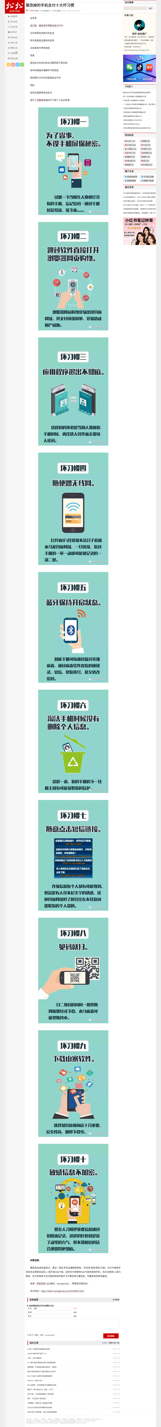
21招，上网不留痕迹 (34, 1358)
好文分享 (13, 27)
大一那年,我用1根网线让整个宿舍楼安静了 (41, 1362)
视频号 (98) (146, 157)
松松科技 (15, 7)
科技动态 (13, 37)
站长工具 (13, 43)
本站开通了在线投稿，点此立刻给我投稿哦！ (42, 1412)
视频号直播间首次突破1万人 (132, 116)
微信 (41, 25)
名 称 (30, 1308)
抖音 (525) (146, 161)
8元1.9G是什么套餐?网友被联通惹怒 (39, 1376)
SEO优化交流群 (148, 177)
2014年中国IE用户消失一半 (36, 1353)
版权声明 (72, 1419)
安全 (41, 40)
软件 (52, 1276)
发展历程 (79, 1419)
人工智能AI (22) (131, 149)
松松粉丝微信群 (132, 177)
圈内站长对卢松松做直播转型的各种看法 (137, 92)
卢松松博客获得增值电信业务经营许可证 (137, 128)
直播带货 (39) (130, 157)
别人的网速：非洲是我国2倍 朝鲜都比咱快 (41, 1385)
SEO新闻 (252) (147, 165)
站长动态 (13, 22)
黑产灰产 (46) (130, 153)
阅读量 (33, 11)
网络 (39, 70)
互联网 (40, 100)
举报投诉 (57, 1419)
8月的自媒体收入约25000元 (132, 120)
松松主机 (22, 65)
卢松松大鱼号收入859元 (131, 124)
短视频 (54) (129, 165)
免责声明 (64, 1419)
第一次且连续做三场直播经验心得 (134, 96)
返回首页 (13, 16)
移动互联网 (45, 11)
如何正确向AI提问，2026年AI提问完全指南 (137, 201)
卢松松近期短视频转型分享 (132, 108)
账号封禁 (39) (147, 153)
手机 (45, 93)
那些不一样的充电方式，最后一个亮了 (40, 1389)
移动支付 (54, 25)
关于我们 (35, 1419)
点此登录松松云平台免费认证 (41, 1306)
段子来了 (13, 32)
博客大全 (13, 48)
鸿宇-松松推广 (57, 11)
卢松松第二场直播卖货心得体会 (134, 100)
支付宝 (33, 25)
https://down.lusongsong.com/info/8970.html (62, 1291)
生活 (52, 33)
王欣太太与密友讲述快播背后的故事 (39, 1407)
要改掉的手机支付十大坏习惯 (50, 5)
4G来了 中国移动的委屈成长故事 (38, 1349)
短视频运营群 (131, 181)
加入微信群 (116, 1300)
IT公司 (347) (146, 145)
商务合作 (50, 1419)
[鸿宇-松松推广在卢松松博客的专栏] (139, 25)
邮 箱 (30, 1312)
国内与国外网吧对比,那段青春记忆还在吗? (41, 1371)
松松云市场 (9, 65)
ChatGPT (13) (130, 141)
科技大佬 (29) (130, 161)
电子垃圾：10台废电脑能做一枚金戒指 (40, 1394)
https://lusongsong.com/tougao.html (136, 50)
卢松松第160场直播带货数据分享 (134, 112)
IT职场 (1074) (147, 149)
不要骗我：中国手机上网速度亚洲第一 (40, 1403)
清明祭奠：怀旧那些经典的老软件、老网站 (42, 1367)
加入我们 (29, 1419)
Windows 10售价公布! (34, 1380)
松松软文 (17, 65)
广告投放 (43, 1419)
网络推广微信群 (148, 181)
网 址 (30, 1316)
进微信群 (13, 65)
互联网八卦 (146, 141)
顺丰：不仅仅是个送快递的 (36, 1398)
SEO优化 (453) (131, 145)
